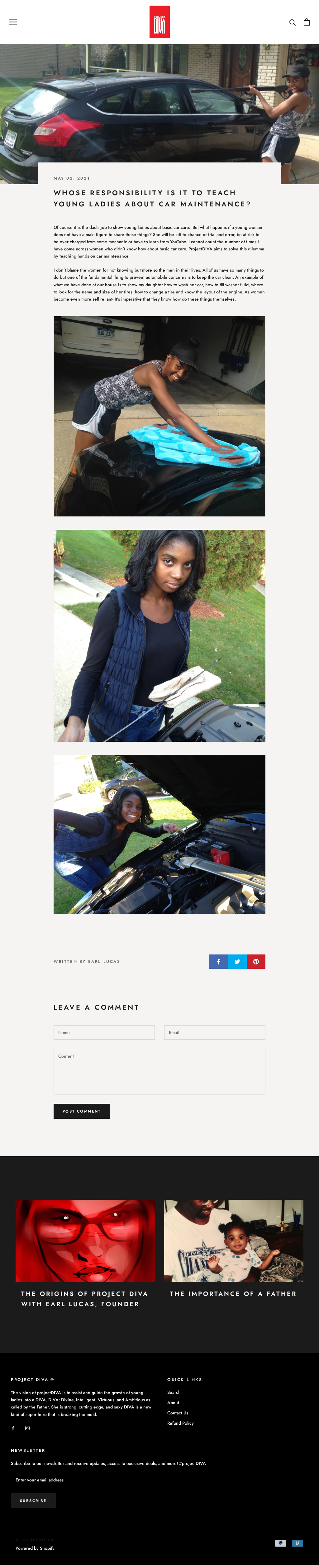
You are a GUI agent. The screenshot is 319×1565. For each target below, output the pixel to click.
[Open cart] (307, 22)
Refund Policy (180, 1423)
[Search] (292, 22)
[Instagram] (27, 1428)
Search (174, 1392)
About (173, 1402)
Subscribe (33, 1501)
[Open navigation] (13, 22)
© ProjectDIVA (35, 1540)
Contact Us (177, 1413)
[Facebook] (13, 1428)
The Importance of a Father (233, 1293)
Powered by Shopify (35, 1548)
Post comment (82, 1111)
